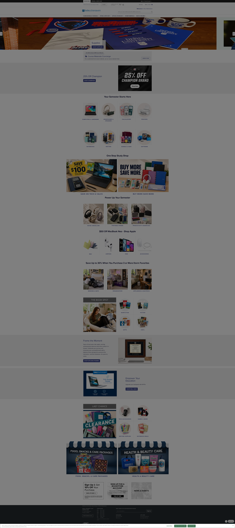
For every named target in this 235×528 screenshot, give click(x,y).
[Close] (233, 525)
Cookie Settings (169, 525)
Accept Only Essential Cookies (180, 525)
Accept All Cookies (191, 525)
